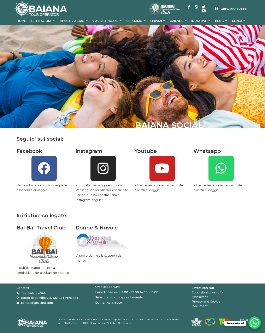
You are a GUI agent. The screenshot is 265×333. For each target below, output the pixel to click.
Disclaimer (200, 297)
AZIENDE (176, 21)
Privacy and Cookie (206, 301)
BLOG (219, 21)
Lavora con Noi (203, 288)
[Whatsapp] (221, 168)
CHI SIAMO (134, 21)
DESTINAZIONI (40, 21)
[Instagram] (103, 168)
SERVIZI (156, 21)
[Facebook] (44, 168)
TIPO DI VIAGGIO (71, 21)
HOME (21, 21)
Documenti (200, 306)
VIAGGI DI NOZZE (105, 21)
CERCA (237, 21)
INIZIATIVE (199, 21)
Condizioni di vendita (207, 292)
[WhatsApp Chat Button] (254, 322)
